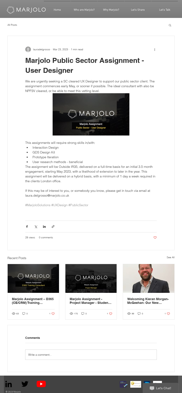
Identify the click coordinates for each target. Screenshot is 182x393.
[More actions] (154, 49)
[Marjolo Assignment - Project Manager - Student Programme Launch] (91, 278)
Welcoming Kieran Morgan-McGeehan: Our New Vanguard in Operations (148, 301)
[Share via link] (53, 226)
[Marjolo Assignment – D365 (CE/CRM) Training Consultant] (33, 278)
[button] (170, 25)
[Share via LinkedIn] (44, 226)
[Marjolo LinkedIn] (8, 384)
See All (171, 257)
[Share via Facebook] (27, 226)
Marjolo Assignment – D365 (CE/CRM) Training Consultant (33, 301)
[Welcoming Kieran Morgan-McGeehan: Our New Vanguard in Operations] (148, 278)
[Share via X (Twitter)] (35, 226)
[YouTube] (41, 384)
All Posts (12, 24)
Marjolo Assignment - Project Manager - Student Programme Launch (89, 301)
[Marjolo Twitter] (25, 384)
